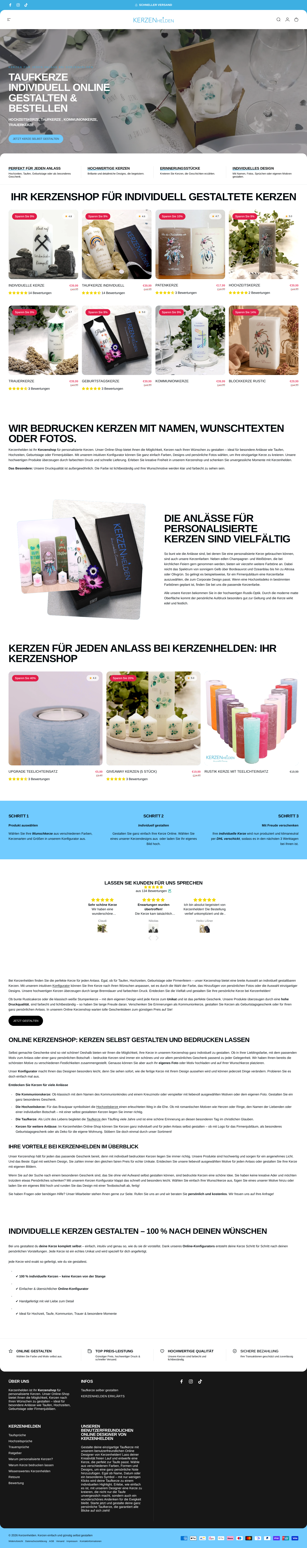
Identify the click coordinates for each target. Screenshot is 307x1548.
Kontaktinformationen (90, 1541)
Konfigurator (61, 985)
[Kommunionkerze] (190, 340)
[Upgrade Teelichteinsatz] (56, 718)
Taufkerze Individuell (103, 285)
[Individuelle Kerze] (43, 244)
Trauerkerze (21, 381)
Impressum (72, 1541)
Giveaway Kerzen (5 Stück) (131, 771)
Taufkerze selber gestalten (99, 1390)
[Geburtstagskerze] (117, 340)
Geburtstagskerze (100, 381)
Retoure (14, 1477)
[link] (26, 1021)
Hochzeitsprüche (20, 1441)
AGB (51, 1541)
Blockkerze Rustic (247, 381)
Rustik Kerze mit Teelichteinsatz (236, 771)
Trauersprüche (19, 1447)
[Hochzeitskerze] (263, 244)
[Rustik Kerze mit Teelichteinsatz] (251, 718)
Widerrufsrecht (16, 1541)
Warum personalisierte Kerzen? (31, 1459)
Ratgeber (15, 1453)
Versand (60, 1541)
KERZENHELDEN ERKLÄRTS (103, 1396)
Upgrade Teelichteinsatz (33, 771)
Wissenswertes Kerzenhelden (29, 1471)
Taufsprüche (17, 1435)
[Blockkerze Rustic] (263, 340)
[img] (153, 887)
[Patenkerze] (190, 244)
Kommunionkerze (172, 381)
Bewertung (16, 1483)
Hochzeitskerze (244, 285)
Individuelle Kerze (26, 285)
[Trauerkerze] (43, 340)
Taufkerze (94, 1119)
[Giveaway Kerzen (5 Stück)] (153, 718)
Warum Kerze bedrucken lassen (31, 1465)
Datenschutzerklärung (36, 1541)
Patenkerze (166, 285)
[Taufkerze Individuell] (117, 244)
